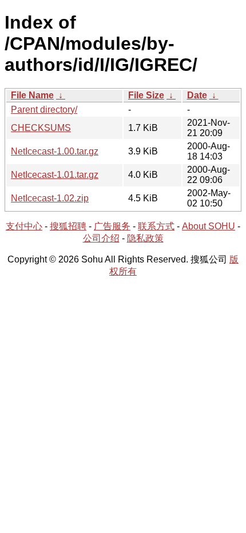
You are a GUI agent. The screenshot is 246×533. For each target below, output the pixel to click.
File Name (32, 95)
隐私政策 (145, 238)
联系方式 (156, 226)
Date (197, 95)
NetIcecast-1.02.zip (50, 198)
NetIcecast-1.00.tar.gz (54, 151)
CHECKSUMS (41, 128)
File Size (146, 95)
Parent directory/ (44, 109)
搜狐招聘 (68, 226)
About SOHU (208, 226)
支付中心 (24, 226)
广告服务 (112, 226)
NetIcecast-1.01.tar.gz (54, 175)
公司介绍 (101, 238)
